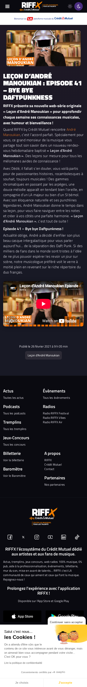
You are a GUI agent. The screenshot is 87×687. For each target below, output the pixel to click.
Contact (49, 469)
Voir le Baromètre (14, 475)
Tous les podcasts (14, 413)
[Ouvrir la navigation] (7, 6)
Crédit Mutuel (53, 464)
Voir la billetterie (13, 460)
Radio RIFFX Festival (56, 413)
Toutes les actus (13, 397)
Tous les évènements (56, 397)
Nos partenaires (54, 484)
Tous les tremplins (15, 429)
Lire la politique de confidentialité (23, 662)
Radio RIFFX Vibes (54, 417)
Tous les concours (14, 444)
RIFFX (48, 460)
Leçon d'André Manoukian (44, 355)
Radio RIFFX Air (52, 422)
